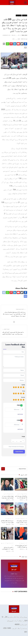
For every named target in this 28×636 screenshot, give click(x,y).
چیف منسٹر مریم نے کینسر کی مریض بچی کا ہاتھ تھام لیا (7, 497)
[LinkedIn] (14, 43)
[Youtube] (18, 43)
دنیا (20, 518)
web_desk (24, 35)
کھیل (16, 518)
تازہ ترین (19, 493)
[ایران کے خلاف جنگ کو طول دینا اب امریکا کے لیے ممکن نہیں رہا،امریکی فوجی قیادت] (7, 508)
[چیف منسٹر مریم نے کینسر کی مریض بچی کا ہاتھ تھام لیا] (7, 484)
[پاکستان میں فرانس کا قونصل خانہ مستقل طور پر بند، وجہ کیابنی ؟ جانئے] (21, 484)
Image (23, 436)
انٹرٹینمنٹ (10, 543)
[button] (25, 2)
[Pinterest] (11, 43)
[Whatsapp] (7, 43)
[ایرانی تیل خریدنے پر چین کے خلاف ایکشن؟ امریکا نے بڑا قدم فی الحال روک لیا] (21, 533)
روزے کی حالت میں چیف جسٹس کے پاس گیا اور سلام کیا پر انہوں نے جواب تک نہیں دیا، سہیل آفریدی (14, 314)
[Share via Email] (25, 47)
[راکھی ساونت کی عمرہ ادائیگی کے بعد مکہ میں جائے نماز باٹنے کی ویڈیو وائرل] (7, 533)
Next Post (7, 329)
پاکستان (25, 493)
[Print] (4, 43)
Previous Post (20, 309)
